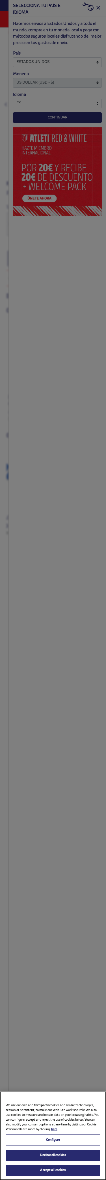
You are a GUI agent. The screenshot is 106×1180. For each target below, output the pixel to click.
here (54, 1129)
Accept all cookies (53, 1170)
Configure (53, 1139)
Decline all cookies (53, 1155)
